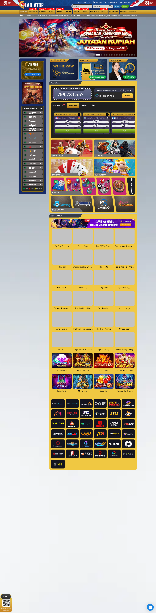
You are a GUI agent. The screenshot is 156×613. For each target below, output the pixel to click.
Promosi (132, 12)
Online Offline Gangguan (33, 188)
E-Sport (42, 12)
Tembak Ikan (114, 12)
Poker (76, 12)
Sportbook (33, 12)
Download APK (85, 2)
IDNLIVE (59, 12)
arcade (68, 12)
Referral (123, 12)
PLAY (67, 131)
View (128, 94)
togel (85, 12)
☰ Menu (6, 596)
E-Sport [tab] (95, 105)
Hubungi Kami (111, 2)
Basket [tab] (84, 105)
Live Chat (98, 2)
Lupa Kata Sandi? (126, 2)
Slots (51, 12)
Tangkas (104, 12)
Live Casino (94, 12)
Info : (22, 15)
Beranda (23, 12)
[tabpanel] (94, 123)
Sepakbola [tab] (73, 105)
